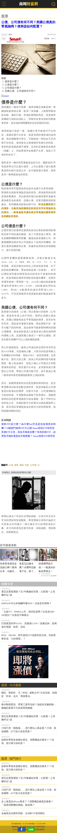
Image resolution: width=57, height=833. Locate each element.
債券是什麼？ (12, 81)
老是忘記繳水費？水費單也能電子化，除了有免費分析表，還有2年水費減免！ (28, 567)
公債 (11, 465)
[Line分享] (31, 829)
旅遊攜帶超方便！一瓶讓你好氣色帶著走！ (47, 567)
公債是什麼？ (12, 84)
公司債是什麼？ (13, 87)
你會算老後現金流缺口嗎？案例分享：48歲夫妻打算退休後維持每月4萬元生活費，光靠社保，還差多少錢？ (8, 567)
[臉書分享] (22, 829)
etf (39, 465)
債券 (16, 465)
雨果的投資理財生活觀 (15, 42)
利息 (27, 465)
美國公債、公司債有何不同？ (20, 91)
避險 (21, 465)
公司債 (33, 465)
